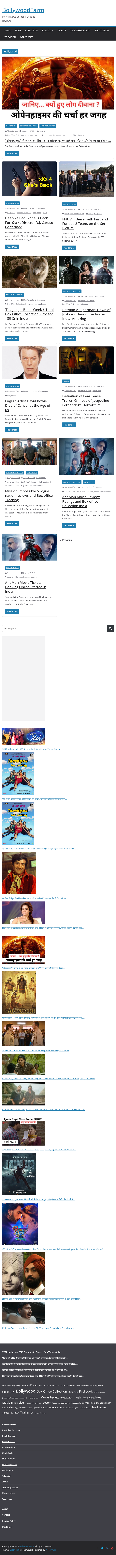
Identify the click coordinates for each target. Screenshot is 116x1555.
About (5, 1509)
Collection (31, 30)
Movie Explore (8, 1447)
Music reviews (92, 1397)
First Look (86, 1391)
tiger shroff (15, 1413)
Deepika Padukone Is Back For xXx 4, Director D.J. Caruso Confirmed (29, 222)
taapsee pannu (85, 1407)
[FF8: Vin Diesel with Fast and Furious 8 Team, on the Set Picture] (86, 180)
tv (32, 1412)
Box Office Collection (28, 126)
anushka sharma (82, 1385)
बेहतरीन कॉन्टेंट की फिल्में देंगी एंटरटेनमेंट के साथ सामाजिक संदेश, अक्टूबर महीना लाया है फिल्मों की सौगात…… (40, 848)
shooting (13, 1407)
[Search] (110, 628)
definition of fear (84, 390)
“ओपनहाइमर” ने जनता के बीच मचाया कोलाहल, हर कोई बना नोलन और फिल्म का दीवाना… (58, 140)
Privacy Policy (9, 1521)
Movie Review (11, 126)
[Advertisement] (23, 678)
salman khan (88, 1402)
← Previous (65, 540)
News (18, 30)
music (77, 1397)
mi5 (49, 482)
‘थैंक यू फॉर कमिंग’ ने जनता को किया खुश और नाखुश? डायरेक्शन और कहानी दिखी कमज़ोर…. (34, 799)
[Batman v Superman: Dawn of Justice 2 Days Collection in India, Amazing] (86, 271)
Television (10, 37)
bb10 (92, 1385)
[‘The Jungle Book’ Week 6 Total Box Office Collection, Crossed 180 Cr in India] (29, 273)
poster (47, 1402)
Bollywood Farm (13, 208)
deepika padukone (24, 212)
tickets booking (31, 577)
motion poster (34, 1398)
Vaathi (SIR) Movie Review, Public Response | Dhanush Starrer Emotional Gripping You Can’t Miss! (48, 1078)
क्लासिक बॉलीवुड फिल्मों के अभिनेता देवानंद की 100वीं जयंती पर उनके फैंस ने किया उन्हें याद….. (35, 898)
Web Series (7, 1499)
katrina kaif (23, 1398)
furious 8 (89, 213)
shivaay (5, 1408)
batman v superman (86, 300)
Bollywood (11, 212)
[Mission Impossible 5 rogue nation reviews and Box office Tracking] (29, 453)
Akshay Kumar (29, 1385)
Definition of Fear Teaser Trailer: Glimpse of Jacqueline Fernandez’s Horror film (85, 400)
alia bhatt (42, 1385)
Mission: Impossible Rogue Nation (18, 485)
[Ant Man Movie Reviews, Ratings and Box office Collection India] (86, 457)
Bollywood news (9, 1424)
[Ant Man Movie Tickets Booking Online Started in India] (29, 548)
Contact (6, 1514)
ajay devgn (16, 1385)
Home (8, 30)
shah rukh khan (103, 1402)
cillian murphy (46, 135)
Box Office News (12, 203)
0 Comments (41, 131)
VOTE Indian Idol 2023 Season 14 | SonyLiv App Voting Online (31, 749)
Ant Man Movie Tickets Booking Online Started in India (25, 587)
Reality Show (102, 30)
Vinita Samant (12, 131)
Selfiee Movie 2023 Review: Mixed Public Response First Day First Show (35, 1050)
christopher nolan (32, 135)
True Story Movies (80, 30)
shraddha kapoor (25, 1407)
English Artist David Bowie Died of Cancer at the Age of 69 (27, 405)
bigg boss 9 (99, 1385)
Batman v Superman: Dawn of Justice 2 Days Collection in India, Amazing (86, 314)
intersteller (67, 135)
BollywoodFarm (23, 10)
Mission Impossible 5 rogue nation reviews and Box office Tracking (29, 495)
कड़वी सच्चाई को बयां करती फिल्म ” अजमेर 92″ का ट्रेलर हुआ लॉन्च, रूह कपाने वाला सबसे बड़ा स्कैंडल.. (39, 1149)
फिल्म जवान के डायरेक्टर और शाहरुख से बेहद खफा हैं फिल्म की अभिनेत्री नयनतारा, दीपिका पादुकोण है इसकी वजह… (43, 928)
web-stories (26, 37)
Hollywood (57, 135)
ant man (68, 491)
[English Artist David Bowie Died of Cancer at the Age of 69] (29, 363)
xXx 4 (45, 212)
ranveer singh (64, 1403)
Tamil (95, 1407)
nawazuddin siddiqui (33, 1403)
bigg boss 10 (8, 1391)
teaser (102, 1407)
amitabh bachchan (68, 1385)
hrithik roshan (99, 1392)
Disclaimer (7, 1527)
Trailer (62, 30)
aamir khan (6, 1385)
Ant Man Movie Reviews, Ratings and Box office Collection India (81, 501)
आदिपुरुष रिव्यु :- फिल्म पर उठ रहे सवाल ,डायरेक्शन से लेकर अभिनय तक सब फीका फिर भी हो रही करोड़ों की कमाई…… (43, 1017)
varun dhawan (40, 1413)
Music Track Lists (13, 1402)
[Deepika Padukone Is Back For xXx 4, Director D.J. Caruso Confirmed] (29, 180)
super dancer (55, 1407)
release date (76, 1403)
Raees (54, 1403)
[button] (52, 30)
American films (70, 300)
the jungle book (41, 304)
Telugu (5, 1412)
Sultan (45, 1407)
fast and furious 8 (77, 213)
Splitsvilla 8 (38, 1407)
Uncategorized (8, 1493)
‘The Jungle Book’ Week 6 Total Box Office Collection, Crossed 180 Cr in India (29, 314)
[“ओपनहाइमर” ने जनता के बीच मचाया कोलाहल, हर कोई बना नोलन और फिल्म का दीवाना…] (58, 89)
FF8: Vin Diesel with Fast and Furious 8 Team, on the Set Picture (85, 223)
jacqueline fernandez (10, 1398)
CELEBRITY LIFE (8, 1441)
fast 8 (67, 213)
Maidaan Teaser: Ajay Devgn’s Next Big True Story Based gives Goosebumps (38, 1328)
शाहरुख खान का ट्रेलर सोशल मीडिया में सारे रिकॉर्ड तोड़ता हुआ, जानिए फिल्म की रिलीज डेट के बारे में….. (38, 1199)
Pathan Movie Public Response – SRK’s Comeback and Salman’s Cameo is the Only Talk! (43, 1109)
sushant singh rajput (70, 1407)
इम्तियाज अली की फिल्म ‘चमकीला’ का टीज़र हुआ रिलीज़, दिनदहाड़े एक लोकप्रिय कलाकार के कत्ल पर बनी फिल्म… (41, 1299)
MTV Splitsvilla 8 (66, 1398)
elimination (73, 1392)
